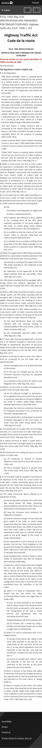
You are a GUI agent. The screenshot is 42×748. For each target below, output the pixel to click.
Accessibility (7, 721)
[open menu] (27, 10)
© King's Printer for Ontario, (17, 738)
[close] (36, 10)
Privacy (5, 727)
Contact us (6, 732)
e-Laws (6, 10)
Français (35, 3)
